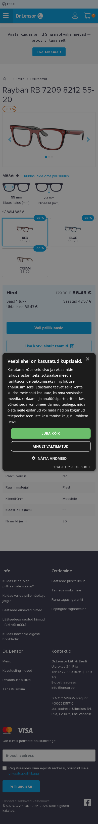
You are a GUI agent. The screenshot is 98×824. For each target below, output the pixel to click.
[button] (49, 458)
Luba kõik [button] (50, 433)
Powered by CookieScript (71, 466)
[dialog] (49, 412)
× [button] (87, 359)
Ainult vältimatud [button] (51, 446)
